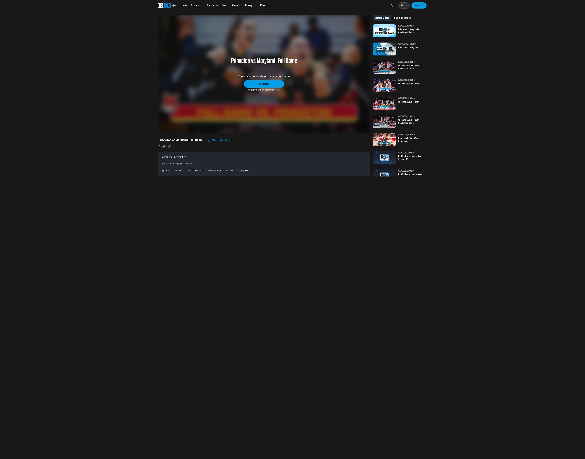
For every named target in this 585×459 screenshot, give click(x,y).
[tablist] (393, 18)
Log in (277, 89)
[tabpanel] (400, 100)
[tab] (382, 18)
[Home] (167, 5)
